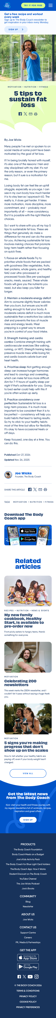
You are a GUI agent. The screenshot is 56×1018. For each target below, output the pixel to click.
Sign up (13, 29)
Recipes (9, 610)
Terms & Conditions (28, 990)
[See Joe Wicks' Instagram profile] (36, 977)
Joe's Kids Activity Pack (28, 859)
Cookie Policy (28, 1001)
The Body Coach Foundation (28, 849)
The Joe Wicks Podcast (28, 883)
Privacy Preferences (28, 1007)
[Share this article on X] (25, 114)
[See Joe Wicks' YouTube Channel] (30, 977)
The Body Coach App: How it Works (28, 869)
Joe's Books (28, 888)
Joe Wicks (28, 919)
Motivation (15, 87)
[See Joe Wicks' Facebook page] (19, 977)
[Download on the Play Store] (28, 539)
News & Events (40, 610)
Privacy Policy (28, 996)
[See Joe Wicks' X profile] (24, 977)
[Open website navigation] (49, 5)
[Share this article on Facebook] (20, 114)
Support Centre (28, 932)
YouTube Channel (28, 878)
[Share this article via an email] (30, 114)
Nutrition (30, 87)
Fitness (43, 87)
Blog (28, 901)
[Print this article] (35, 114)
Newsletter (28, 906)
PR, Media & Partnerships (28, 942)
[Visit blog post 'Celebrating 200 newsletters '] (28, 657)
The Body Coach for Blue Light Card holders (28, 864)
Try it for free (33, 5)
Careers (28, 937)
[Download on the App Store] (28, 531)
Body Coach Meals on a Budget (28, 854)
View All (28, 773)
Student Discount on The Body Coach (28, 874)
